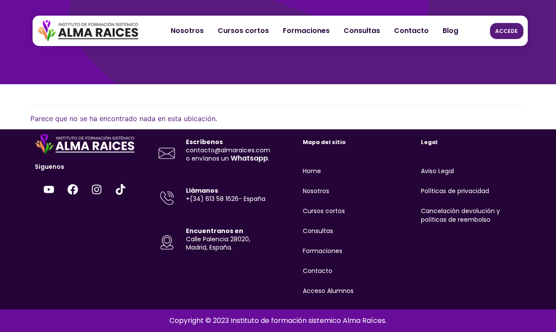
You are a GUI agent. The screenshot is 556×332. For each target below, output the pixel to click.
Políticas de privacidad (455, 191)
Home (312, 171)
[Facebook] (72, 189)
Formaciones (306, 31)
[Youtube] (49, 189)
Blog (450, 31)
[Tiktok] (120, 189)
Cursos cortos (243, 31)
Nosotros (187, 31)
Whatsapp (249, 158)
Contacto (411, 31)
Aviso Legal (437, 171)
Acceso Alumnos (328, 290)
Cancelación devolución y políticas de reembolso (460, 215)
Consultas (362, 31)
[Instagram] (96, 189)
